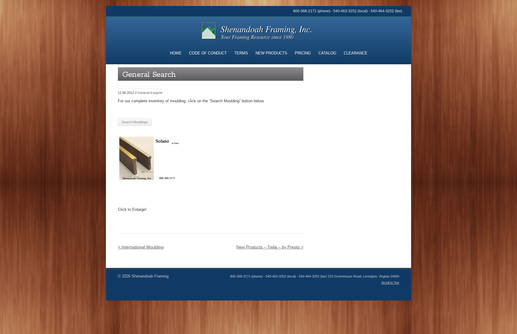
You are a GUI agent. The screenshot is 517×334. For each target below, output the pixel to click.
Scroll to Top (390, 282)
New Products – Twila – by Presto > (269, 247)
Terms (241, 53)
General (143, 92)
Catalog (327, 53)
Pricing (303, 53)
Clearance (355, 53)
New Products (271, 53)
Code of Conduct (208, 53)
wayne (157, 92)
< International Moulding (141, 247)
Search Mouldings (135, 122)
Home (176, 53)
